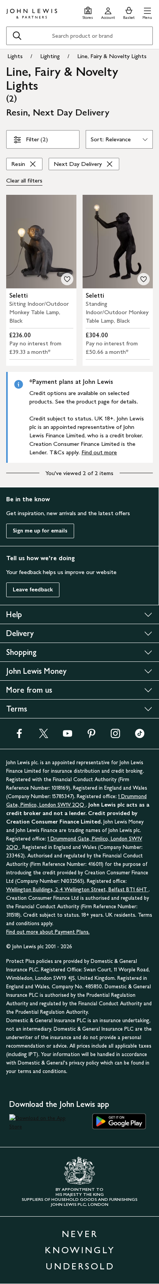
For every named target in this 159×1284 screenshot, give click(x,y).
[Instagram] (115, 736)
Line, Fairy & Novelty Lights (112, 56)
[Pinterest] (91, 736)
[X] (43, 736)
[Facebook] (19, 736)
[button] (147, 12)
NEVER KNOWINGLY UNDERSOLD (80, 1250)
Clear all (24, 180)
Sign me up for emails (40, 530)
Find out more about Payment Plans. (48, 932)
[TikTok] (139, 736)
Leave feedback (33, 589)
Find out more (99, 452)
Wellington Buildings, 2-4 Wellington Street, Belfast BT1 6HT (77, 889)
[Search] (17, 36)
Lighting (50, 56)
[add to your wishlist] (67, 279)
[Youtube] (67, 736)
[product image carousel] (41, 241)
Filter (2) (37, 139)
